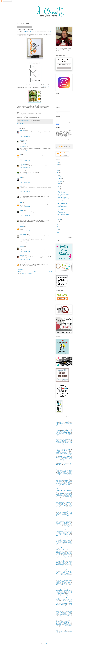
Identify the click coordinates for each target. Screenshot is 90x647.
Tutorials (60, 614)
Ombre (64, 541)
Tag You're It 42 (61, 211)
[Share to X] (36, 120)
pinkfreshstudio (58, 555)
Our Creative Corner (59, 543)
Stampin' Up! (65, 588)
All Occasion (62, 424)
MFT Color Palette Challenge (60, 531)
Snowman (59, 580)
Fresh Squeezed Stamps (66, 489)
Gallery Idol (57, 494)
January (59, 219)
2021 (58, 167)
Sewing (65, 569)
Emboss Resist (60, 482)
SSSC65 (69, 583)
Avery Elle (58, 430)
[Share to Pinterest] (39, 120)
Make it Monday (58, 525)
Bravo (61, 439)
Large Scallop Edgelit (62, 519)
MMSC (57, 533)
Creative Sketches (60, 469)
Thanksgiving (65, 603)
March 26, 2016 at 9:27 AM (25, 230)
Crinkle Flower (59, 470)
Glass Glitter (63, 496)
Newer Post (19, 271)
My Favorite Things (63, 538)
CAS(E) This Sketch (62, 451)
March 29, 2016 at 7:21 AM (25, 259)
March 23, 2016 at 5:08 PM (25, 150)
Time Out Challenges (61, 612)
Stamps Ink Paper (67, 590)
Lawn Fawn (57, 520)
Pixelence (69, 555)
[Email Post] (32, 120)
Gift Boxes (70, 494)
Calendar (70, 441)
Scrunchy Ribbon (59, 566)
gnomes (62, 497)
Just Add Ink (65, 512)
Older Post (50, 271)
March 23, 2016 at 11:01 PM (25, 173)
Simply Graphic (65, 573)
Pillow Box (67, 553)
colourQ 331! (60, 215)
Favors (57, 485)
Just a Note (59, 512)
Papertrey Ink (60, 551)
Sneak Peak (64, 579)
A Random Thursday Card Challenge (62, 421)
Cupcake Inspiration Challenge (34, 122)
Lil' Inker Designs (64, 523)
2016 (58, 175)
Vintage (61, 621)
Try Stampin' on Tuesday (66, 613)
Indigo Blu (64, 507)
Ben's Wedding (68, 433)
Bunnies (58, 440)
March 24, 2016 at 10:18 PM (25, 206)
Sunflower (69, 593)
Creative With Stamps (68, 469)
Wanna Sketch (58, 623)
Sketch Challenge (66, 574)
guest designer (58, 500)
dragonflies (59, 479)
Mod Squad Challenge (62, 533)
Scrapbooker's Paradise (60, 565)
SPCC (64, 580)
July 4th (70, 511)
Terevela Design (68, 600)
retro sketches (61, 561)
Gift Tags (66, 495)
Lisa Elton (22, 170)
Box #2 (67, 438)
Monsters (61, 534)
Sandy (21, 186)
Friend (69, 492)
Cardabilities (65, 444)
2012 (58, 226)
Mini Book (67, 531)
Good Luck (69, 497)
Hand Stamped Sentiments (66, 501)
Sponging (69, 582)
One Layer (69, 541)
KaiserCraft (64, 514)
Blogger (47, 643)
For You (68, 488)
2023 (58, 164)
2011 (58, 227)
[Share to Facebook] (37, 120)
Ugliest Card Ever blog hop (62, 615)
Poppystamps (64, 556)
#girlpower (57, 416)
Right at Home (68, 562)
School (70, 564)
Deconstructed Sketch (67, 474)
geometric (61, 494)
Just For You (67, 513)
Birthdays (70, 434)
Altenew (57, 425)
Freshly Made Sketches (27, 31)
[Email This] (34, 120)
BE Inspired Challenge (65, 432)
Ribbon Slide (63, 562)
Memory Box (65, 529)
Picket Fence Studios (61, 553)
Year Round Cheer (69, 630)
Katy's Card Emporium (59, 515)
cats (69, 452)
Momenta (57, 534)
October (59, 180)
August (59, 183)
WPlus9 (62, 630)
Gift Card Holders (60, 495)
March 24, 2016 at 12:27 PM (25, 191)
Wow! (59, 630)
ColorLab (59, 463)
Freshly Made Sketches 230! (63, 194)
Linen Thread (62, 524)
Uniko (57, 616)
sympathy (67, 595)
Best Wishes (58, 434)
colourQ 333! (60, 205)
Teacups (64, 599)
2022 (58, 165)
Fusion (61, 493)
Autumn (68, 429)
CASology (57, 452)
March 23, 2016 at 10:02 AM (25, 136)
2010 (58, 229)
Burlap (62, 440)
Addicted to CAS (59, 423)
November (60, 178)
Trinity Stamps (58, 613)
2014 (58, 223)
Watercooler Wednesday (67, 624)
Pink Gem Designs (66, 554)
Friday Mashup (62, 492)
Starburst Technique (59, 591)
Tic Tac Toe (65, 611)
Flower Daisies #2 (63, 488)
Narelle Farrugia (23, 262)
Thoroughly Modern (59, 611)
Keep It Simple (68, 515)
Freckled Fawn (58, 489)
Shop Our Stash (62, 570)
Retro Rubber (69, 560)
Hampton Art (58, 501)
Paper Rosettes (61, 548)
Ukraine (69, 615)
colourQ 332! (60, 209)
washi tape (66, 623)
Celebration (57, 453)
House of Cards (64, 505)
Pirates (64, 555)
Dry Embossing (65, 479)
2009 (58, 231)
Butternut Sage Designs (59, 441)
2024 (58, 162)
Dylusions (61, 480)
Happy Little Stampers (60, 502)
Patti (21, 177)
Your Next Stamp (59, 631)
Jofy (67, 511)
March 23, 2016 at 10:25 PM (25, 167)
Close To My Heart (64, 459)
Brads (57, 439)
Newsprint (57, 541)
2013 (58, 224)
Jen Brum (21, 210)
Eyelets (57, 484)
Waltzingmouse (67, 622)
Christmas (69, 455)
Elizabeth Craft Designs (68, 481)
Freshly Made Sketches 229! (63, 198)
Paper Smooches (68, 548)
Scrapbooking (68, 565)
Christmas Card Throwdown (61, 457)
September (60, 181)
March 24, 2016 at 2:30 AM (25, 182)
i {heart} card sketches (62, 506)
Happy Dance (22, 130)
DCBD (70, 473)
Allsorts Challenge (68, 424)
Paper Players (63, 547)
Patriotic (69, 551)
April (59, 189)
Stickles (68, 591)
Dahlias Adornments (67, 472)
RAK (56, 560)
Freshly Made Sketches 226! (63, 214)
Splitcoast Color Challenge (60, 581)
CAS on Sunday (64, 448)
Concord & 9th (67, 464)
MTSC (57, 535)
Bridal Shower (65, 439)
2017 (58, 173)
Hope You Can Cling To (68, 504)
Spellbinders (68, 580)
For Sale (22, 23)
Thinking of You (67, 610)
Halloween (66, 500)
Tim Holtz (70, 611)
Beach (56, 433)
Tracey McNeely (23, 164)
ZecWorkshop (66, 631)
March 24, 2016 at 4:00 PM (25, 199)
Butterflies (66, 440)
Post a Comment (21, 269)
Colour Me (69, 463)
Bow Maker (62, 438)
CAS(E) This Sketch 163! (62, 206)
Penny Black (58, 552)
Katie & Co (69, 514)
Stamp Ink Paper (65, 584)
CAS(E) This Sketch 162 (62, 212)
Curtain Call (60, 472)
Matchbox (59, 529)
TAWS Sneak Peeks (63, 598)
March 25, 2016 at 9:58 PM (25, 215)
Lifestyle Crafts (58, 523)
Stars (64, 591)
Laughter (69, 519)
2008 (58, 232)
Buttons (65, 441)
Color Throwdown (68, 462)
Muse (62, 535)
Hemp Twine (67, 503)
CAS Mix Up (67, 447)
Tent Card (63, 600)
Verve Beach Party (66, 620)
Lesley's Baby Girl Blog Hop (67, 521)
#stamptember (62, 416)
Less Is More (66, 522)
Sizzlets (61, 574)
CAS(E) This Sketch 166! (62, 192)
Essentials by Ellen (66, 483)
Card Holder (60, 443)
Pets (56, 553)
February (59, 217)
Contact (27, 23)
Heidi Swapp (58, 503)
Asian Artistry (58, 429)
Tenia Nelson (22, 140)
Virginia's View (66, 621)
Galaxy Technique (68, 493)
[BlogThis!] (35, 120)
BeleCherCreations (61, 433)
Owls (65, 543)
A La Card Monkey (68, 420)
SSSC (64, 583)
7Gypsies (57, 420)
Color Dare (64, 460)
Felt (70, 485)
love (70, 524)
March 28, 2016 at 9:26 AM (25, 251)
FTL (56, 493)
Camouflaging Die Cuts (60, 442)
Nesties (69, 540)
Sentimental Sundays (59, 569)
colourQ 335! (60, 195)
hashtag (68, 502)
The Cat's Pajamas (64, 605)
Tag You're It (60, 597)
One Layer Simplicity (61, 542)
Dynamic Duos (67, 480)
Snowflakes (69, 579)
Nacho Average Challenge (66, 539)
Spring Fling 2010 (58, 583)
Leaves (60, 521)
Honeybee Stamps (61, 504)
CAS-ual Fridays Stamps (65, 449)
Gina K (70, 495)
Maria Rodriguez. (23, 234)
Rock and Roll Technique (67, 563)
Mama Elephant (66, 525)
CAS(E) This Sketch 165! (62, 197)
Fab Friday (61, 484)
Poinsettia (58, 556)
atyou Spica (63, 429)
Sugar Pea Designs (68, 592)
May (59, 188)
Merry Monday (67, 530)
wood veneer (57, 629)
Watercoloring (58, 624)
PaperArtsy (69, 549)
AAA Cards (68, 422)
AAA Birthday (62, 422)
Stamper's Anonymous (68, 585)
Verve (58, 620)
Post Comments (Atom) (27, 273)
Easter (57, 481)
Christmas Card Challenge (64, 456)
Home (18, 23)
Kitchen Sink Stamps (59, 516)
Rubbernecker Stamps (60, 564)
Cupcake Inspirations (47, 86)
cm (20, 154)
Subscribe (64, 68)
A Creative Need (62, 420)
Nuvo (61, 541)
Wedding (57, 625)
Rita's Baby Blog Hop (59, 563)
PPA (69, 556)
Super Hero (58, 594)
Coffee (70, 459)
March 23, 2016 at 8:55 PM (25, 160)
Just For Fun (62, 513)
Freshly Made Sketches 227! (63, 208)
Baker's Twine (69, 430)
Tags (66, 597)
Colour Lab (64, 463)
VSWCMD (61, 622)
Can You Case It (68, 442)
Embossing (68, 482)
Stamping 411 (58, 589)
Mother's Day (67, 534)
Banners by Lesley (60, 431)
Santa (67, 564)
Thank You (21, 123)
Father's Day (68, 484)
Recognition (64, 560)
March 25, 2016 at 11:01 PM (25, 223)
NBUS (56, 540)
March (59, 191)
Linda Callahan (23, 146)
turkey (57, 614)
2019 (58, 170)
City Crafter (65, 458)
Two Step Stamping (66, 614)
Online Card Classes (68, 542)
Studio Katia (62, 592)
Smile (60, 579)
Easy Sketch (61, 481)
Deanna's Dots (58, 474)
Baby (63, 430)
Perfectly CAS (63, 552)
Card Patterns (66, 443)
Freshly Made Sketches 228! (63, 203)
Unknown (22, 226)
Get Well (66, 494)
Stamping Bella (67, 589)
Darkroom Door (58, 473)
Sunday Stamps (60, 593)
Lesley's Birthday (58, 522)
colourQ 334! (60, 200)
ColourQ (58, 464)
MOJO (68, 533)
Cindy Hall (22, 246)
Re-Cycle (59, 560)
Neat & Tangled (62, 540)
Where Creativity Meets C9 (64, 625)
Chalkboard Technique (63, 453)
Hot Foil (58, 505)
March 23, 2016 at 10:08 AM (25, 143)
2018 (58, 172)
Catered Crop (64, 452)
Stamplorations (59, 590)
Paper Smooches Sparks (61, 549)
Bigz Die (62, 434)
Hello (62, 503)
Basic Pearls (66, 431)
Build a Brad (70, 439)
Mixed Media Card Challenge (66, 532)
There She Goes (59, 610)
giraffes (58, 496)
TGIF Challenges (62, 601)
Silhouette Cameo (62, 571)
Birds (65, 434)
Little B (66, 524)
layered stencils (63, 520)
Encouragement (58, 483)
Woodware (62, 629)
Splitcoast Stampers (63, 582)
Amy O (21, 202)
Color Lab (59, 462)
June (59, 186)
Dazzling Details (65, 473)
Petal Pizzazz (69, 552)
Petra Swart (22, 255)
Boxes (70, 438)
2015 (58, 221)
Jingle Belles (62, 511)
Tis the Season (68, 612)
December (60, 176)
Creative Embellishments (24, 122)
